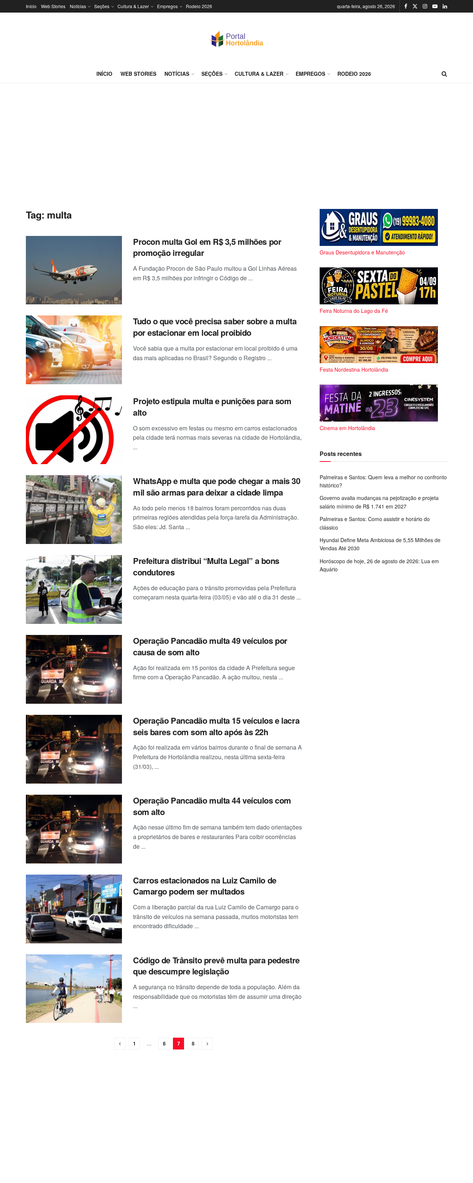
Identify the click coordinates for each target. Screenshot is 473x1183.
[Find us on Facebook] (405, 6)
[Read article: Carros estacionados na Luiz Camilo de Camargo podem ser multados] (74, 909)
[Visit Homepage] (236, 38)
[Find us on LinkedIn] (445, 6)
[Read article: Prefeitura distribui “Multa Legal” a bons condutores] (74, 589)
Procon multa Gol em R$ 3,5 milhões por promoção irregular (207, 247)
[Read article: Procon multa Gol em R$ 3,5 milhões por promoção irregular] (74, 270)
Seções (101, 6)
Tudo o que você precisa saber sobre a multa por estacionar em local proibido (214, 326)
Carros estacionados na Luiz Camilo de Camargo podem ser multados (204, 886)
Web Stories (53, 6)
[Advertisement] (236, 146)
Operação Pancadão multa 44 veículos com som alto (212, 806)
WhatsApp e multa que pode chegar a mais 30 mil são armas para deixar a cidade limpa (216, 486)
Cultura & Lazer (133, 6)
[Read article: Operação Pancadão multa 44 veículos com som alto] (74, 829)
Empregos (167, 6)
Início (31, 6)
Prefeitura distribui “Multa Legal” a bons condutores (206, 566)
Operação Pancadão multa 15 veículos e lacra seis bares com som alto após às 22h (216, 726)
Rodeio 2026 (199, 6)
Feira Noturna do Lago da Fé (354, 310)
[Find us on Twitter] (415, 6)
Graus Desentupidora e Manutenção (362, 252)
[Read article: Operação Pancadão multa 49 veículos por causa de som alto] (74, 669)
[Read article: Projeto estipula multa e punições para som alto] (74, 429)
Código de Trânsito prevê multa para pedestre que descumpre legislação (216, 965)
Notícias (78, 6)
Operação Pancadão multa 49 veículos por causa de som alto (210, 646)
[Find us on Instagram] (425, 6)
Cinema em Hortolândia (347, 428)
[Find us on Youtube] (435, 6)
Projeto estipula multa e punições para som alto (212, 406)
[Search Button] (444, 73)
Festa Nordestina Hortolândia (354, 369)
